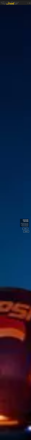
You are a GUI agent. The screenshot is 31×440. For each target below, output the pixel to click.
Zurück (2, 225)
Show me (25, 228)
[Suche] (27, 3)
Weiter (29, 225)
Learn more (26, 231)
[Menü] (29, 3)
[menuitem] (27, 3)
